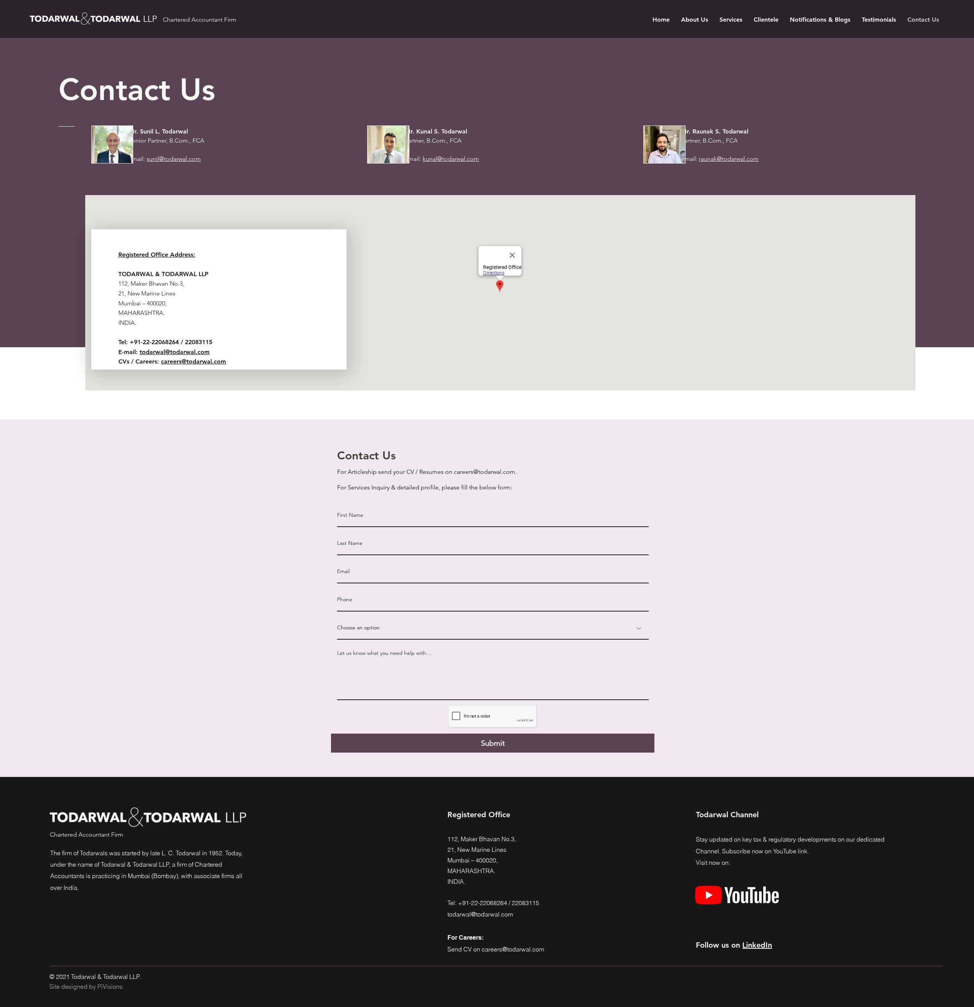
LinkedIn (757, 945)
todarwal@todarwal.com (175, 352)
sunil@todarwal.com (173, 158)
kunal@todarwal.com (451, 158)
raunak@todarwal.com (729, 158)
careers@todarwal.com (193, 361)
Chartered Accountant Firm (199, 19)
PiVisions (110, 986)
